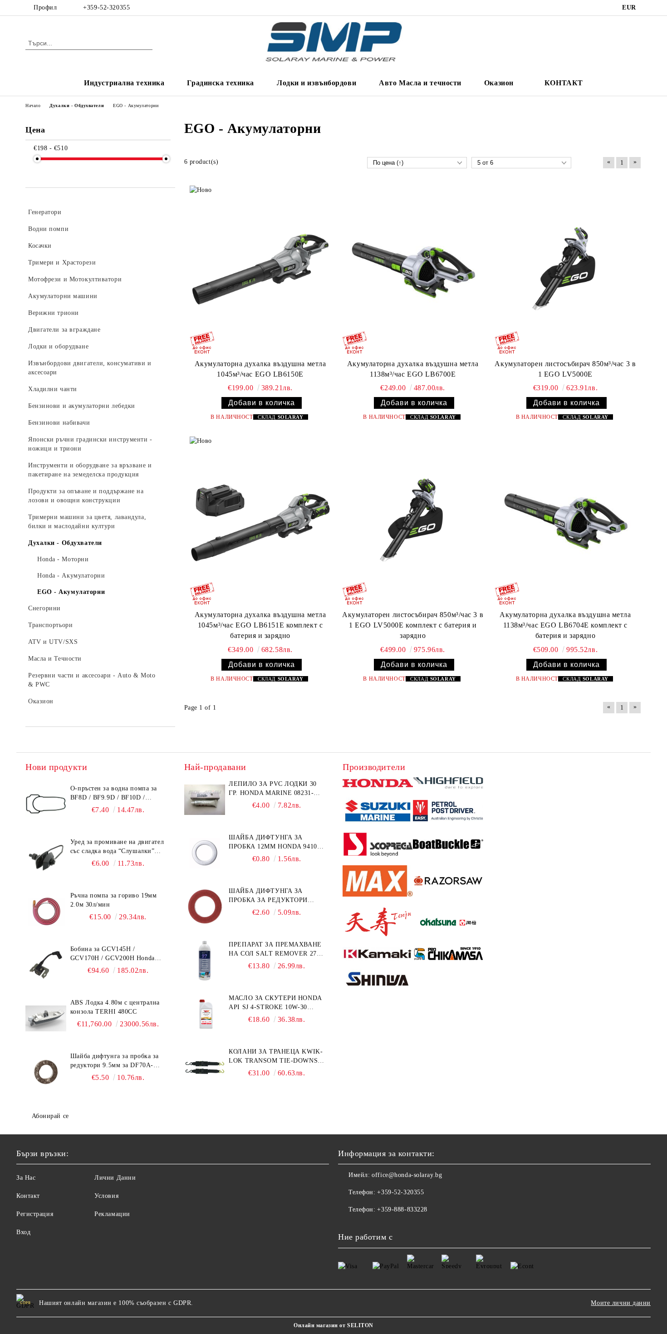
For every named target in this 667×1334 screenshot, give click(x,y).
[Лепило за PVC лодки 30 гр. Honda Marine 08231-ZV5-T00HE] (204, 800)
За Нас (25, 1177)
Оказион (499, 83)
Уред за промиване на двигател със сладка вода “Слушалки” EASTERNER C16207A (117, 847)
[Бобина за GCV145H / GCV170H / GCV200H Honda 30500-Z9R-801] (45, 965)
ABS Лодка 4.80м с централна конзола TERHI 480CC (115, 1007)
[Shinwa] (378, 980)
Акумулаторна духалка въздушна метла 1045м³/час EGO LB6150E (260, 369)
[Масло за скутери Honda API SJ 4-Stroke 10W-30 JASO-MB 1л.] (204, 1014)
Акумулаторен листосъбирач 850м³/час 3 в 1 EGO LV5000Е (565, 369)
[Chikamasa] (448, 955)
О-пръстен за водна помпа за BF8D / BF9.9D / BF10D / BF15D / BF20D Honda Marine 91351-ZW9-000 (114, 793)
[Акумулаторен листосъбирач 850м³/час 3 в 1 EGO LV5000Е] (565, 270)
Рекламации (112, 1214)
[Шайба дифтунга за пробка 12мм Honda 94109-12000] (204, 853)
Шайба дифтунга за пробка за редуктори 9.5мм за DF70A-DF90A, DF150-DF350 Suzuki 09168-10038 (114, 1061)
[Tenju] (378, 923)
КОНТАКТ (563, 83)
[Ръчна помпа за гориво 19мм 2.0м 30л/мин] (45, 911)
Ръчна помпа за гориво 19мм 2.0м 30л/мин (113, 900)
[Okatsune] (448, 923)
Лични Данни (115, 1177)
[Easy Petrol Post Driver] (448, 812)
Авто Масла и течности (420, 83)
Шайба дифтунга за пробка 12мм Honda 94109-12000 (276, 842)
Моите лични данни (621, 1303)
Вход (23, 1232)
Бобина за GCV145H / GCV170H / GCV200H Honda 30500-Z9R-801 (112, 954)
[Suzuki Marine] (378, 812)
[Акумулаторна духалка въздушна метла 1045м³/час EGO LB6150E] (260, 270)
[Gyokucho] (448, 882)
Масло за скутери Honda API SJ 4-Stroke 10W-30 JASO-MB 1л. (275, 1003)
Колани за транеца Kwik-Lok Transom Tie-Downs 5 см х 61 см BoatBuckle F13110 (276, 1056)
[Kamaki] (378, 955)
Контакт (28, 1195)
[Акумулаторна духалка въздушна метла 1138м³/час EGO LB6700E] (413, 270)
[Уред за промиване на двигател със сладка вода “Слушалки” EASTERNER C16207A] (45, 858)
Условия (106, 1195)
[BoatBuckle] (448, 845)
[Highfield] (448, 784)
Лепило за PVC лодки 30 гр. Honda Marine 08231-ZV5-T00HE (272, 789)
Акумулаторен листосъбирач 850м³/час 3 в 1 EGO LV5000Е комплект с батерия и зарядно (412, 625)
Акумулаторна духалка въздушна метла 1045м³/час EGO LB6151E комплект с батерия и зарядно (260, 625)
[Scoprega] (378, 846)
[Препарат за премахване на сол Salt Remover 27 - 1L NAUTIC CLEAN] (204, 960)
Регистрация (34, 1214)
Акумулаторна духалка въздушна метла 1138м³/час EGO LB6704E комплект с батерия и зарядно (565, 625)
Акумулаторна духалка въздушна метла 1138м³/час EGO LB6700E (413, 369)
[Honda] (378, 784)
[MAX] (378, 882)
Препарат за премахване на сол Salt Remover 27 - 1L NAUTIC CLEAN (275, 949)
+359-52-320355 (106, 7)
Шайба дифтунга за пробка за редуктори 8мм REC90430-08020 (268, 896)
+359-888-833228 (402, 1209)
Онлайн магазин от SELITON (333, 1325)
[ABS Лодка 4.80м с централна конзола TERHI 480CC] (45, 1018)
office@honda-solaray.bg (407, 1175)
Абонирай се (50, 1116)
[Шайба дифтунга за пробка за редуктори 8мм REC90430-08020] (204, 907)
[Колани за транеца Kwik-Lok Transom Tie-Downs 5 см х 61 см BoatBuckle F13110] (204, 1067)
